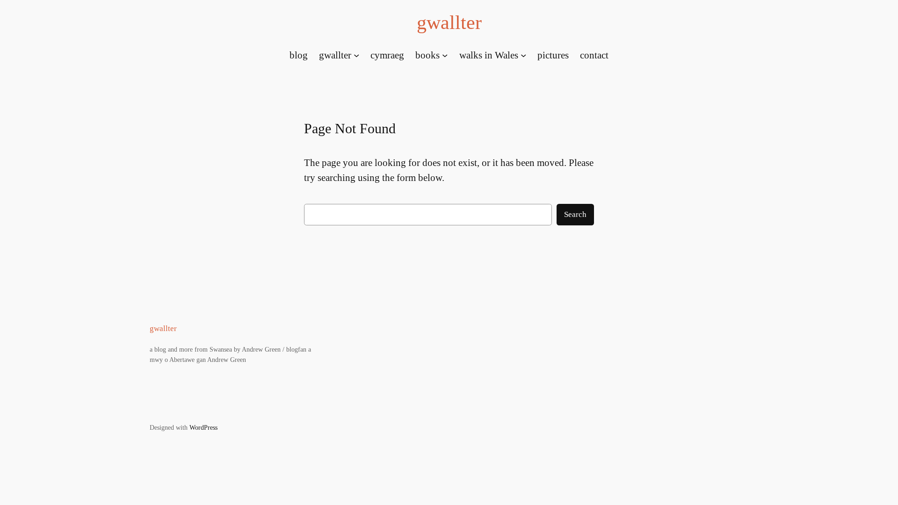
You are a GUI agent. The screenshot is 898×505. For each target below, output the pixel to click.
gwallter (449, 22)
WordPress (203, 427)
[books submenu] (445, 55)
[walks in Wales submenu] (523, 55)
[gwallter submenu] (356, 55)
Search (575, 214)
